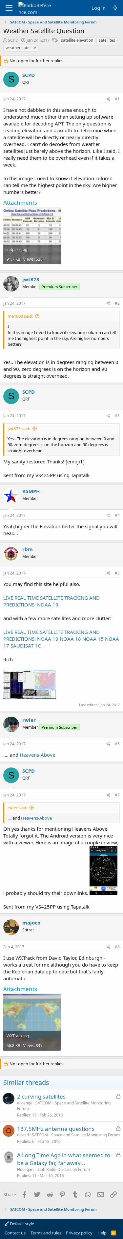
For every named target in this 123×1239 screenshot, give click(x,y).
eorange (24, 1103)
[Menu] (9, 8)
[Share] (108, 99)
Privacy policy (79, 1233)
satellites (107, 40)
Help (102, 1233)
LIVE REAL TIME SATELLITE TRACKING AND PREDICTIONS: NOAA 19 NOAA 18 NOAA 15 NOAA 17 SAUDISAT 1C (61, 639)
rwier (29, 720)
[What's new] (115, 8)
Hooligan (25, 1169)
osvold (23, 1135)
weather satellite (21, 48)
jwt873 (30, 279)
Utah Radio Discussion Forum (63, 1169)
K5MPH (31, 491)
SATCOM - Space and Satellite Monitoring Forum (64, 1105)
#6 (117, 744)
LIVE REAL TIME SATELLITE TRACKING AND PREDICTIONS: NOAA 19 (51, 601)
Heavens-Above (37, 754)
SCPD (13, 40)
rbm (27, 549)
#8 (117, 947)
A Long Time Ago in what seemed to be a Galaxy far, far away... (63, 1159)
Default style (21, 1224)
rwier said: (17, 807)
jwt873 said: (19, 428)
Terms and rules (46, 1233)
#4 (117, 515)
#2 (117, 303)
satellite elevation (77, 40)
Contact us (15, 1233)
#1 (117, 99)
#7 (117, 795)
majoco (31, 922)
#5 (117, 573)
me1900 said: (20, 316)
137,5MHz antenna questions (55, 1128)
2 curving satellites (41, 1096)
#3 (117, 415)
